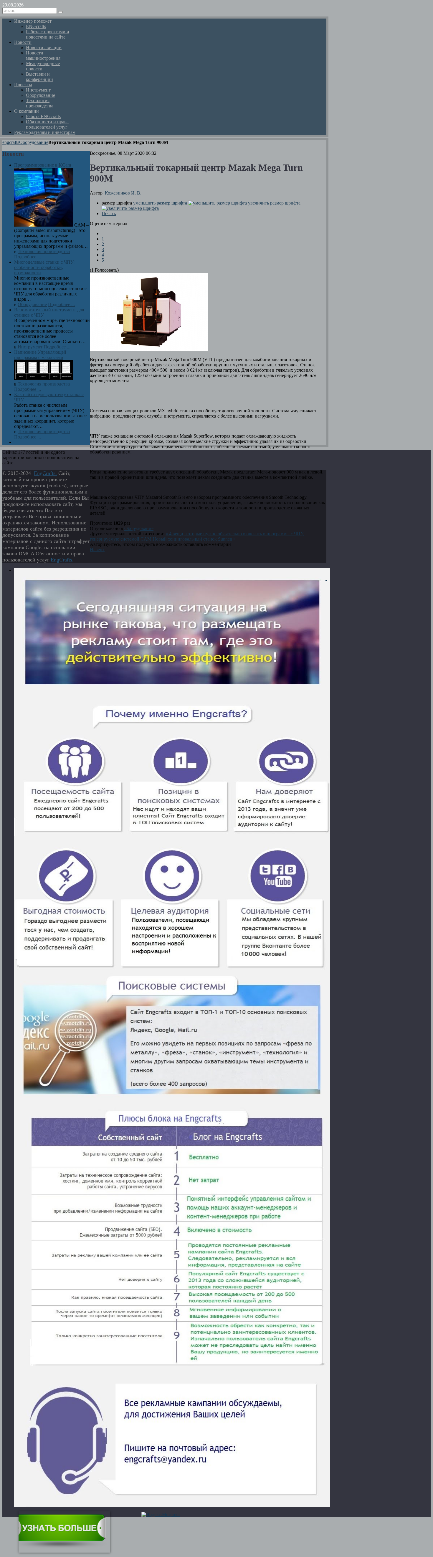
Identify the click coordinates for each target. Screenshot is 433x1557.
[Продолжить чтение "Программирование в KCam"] (44, 224)
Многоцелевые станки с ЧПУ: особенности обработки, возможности (44, 267)
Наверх (97, 549)
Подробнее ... (27, 256)
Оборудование (33, 142)
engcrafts (10, 142)
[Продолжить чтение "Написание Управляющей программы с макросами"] (43, 378)
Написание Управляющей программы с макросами (40, 355)
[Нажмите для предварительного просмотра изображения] (149, 349)
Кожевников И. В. (123, 192)
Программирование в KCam (42, 164)
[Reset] (60, 12)
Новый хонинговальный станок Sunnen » (194, 538)
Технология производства (44, 251)
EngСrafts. (45, 473)
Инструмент (30, 346)
